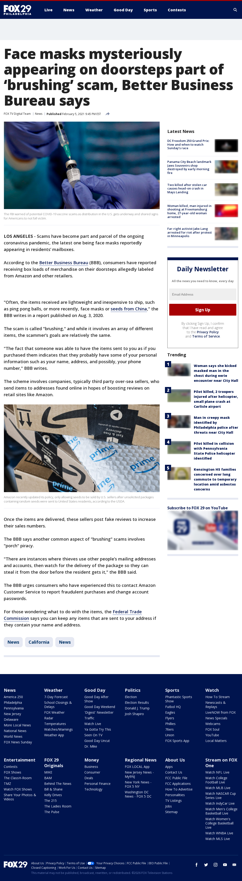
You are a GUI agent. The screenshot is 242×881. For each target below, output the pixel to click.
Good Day (94, 690)
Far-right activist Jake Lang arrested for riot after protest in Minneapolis (189, 232)
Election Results (137, 702)
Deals (88, 778)
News (38, 114)
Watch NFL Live (217, 772)
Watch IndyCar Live (220, 803)
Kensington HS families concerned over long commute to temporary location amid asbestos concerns (215, 479)
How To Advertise (179, 789)
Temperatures (55, 723)
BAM (48, 778)
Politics (132, 690)
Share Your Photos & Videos (20, 797)
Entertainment (19, 760)
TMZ (7, 783)
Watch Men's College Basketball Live (221, 811)
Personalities (175, 795)
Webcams (212, 723)
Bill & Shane (53, 789)
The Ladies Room (57, 806)
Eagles (170, 712)
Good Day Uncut (97, 740)
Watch (212, 690)
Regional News (140, 760)
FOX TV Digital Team (17, 114)
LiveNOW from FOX (220, 712)
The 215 (50, 800)
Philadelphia (13, 702)
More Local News (17, 725)
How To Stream (217, 697)
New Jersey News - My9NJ (139, 774)
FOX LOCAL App (137, 766)
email (234, 865)
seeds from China (129, 309)
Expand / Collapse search (235, 10)
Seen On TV (93, 735)
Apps (169, 766)
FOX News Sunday (18, 742)
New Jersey (12, 714)
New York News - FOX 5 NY (138, 784)
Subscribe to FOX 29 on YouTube (197, 507)
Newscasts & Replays (215, 704)
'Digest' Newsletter (98, 712)
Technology (93, 789)
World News (13, 736)
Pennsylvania (14, 708)
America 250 (13, 697)
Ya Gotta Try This (97, 729)
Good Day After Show (96, 699)
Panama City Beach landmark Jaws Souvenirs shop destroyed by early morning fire (189, 167)
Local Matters (216, 740)
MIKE (48, 772)
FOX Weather (54, 712)
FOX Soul (212, 729)
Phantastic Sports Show (178, 699)
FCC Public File (176, 778)
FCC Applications (178, 783)
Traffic (89, 718)
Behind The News (57, 783)
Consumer (92, 772)
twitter (206, 865)
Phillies (170, 723)
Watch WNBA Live (219, 833)
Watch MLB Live (217, 788)
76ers (169, 729)
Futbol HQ (173, 706)
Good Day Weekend (99, 706)
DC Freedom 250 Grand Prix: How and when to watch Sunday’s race (188, 144)
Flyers (169, 718)
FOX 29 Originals (53, 762)
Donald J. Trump (137, 708)
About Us (175, 760)
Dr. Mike (90, 746)
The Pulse (51, 812)
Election (131, 697)
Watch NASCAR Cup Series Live (220, 795)
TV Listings (173, 800)
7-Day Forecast (56, 697)
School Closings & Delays (58, 704)
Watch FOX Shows (18, 789)
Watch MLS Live (217, 838)
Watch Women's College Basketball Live (219, 823)
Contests (10, 766)
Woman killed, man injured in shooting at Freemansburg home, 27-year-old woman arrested (189, 211)
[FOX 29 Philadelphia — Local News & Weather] (19, 10)
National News (15, 731)
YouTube (212, 735)
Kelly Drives (53, 795)
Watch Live (92, 723)
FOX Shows (12, 772)
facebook (196, 865)
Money (91, 760)
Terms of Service (206, 336)
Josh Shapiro (134, 714)
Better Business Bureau (63, 262)
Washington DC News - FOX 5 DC (138, 794)
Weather (53, 690)
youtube (225, 865)
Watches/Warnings (58, 729)
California (39, 642)
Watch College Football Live (216, 780)
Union (169, 735)
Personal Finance (97, 783)
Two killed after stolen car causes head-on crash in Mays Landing (187, 188)
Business (91, 766)
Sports (172, 690)
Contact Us (173, 772)
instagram (215, 865)
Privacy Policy (208, 332)
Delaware (11, 719)
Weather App (54, 735)
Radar (48, 718)
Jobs (168, 806)
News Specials (216, 718)
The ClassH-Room (18, 778)
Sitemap (171, 812)
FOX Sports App (177, 740)
